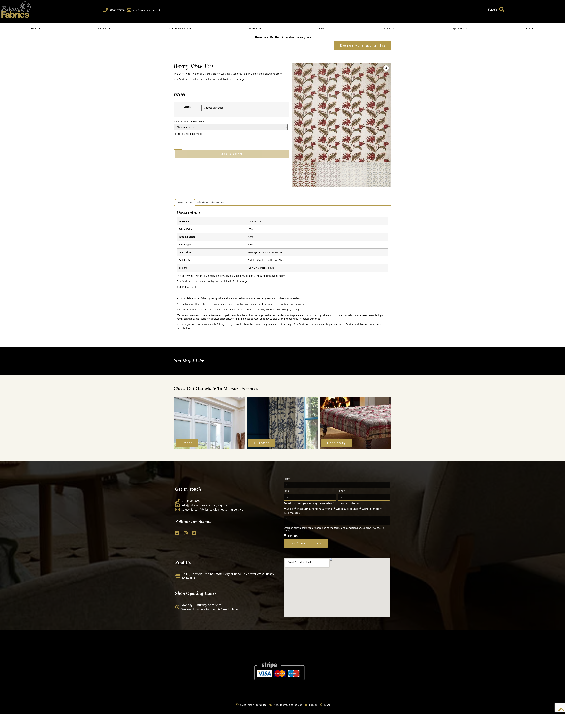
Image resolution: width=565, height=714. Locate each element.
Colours (187, 107)
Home (33, 28)
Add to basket (232, 153)
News (322, 28)
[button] (386, 68)
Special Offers (460, 28)
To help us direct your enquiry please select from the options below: (321, 503)
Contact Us (389, 28)
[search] (501, 9)
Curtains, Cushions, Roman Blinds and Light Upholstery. (251, 73)
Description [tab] (185, 202)
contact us (250, 309)
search (492, 9)
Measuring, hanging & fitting (314, 508)
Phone (341, 491)
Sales (289, 508)
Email (287, 491)
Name (287, 479)
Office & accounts (347, 508)
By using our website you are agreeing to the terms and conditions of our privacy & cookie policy (334, 529)
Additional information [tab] (210, 202)
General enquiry (372, 508)
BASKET (530, 28)
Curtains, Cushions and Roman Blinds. (267, 260)
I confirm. (292, 535)
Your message (292, 513)
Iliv (202, 73)
